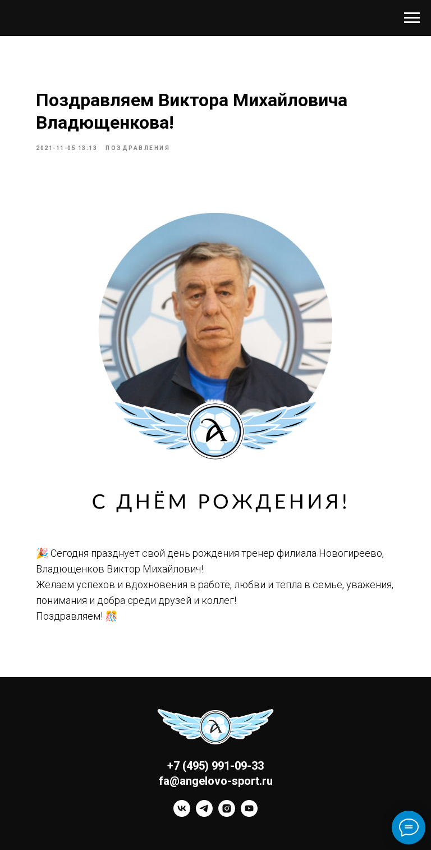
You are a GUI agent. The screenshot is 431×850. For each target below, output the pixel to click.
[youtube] (249, 814)
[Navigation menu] (412, 18)
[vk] (181, 814)
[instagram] (226, 814)
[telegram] (204, 814)
